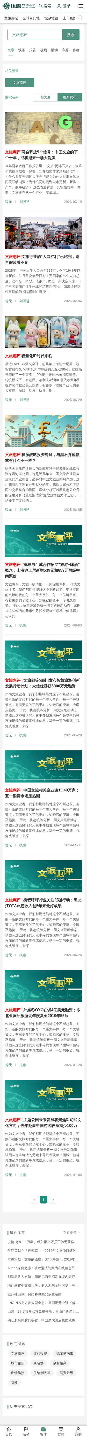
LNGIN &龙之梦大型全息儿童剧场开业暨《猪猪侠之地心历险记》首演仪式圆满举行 (43, 1303)
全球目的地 (31, 18)
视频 (43, 50)
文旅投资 (40, 1353)
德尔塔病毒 (64, 1353)
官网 (61, 1434)
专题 (65, 50)
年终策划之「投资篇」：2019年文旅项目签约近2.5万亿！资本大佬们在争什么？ (43, 1251)
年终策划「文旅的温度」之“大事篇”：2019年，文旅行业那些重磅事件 (43, 1259)
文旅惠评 (19, 83)
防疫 (14, 1382)
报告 (32, 50)
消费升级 (66, 1373)
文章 (10, 50)
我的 (78, 1434)
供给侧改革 (42, 1373)
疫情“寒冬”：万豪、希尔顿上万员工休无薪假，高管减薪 (43, 1242)
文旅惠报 (11, 18)
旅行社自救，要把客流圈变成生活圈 (34, 1294)
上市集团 (69, 18)
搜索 (71, 35)
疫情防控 (17, 1373)
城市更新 (17, 1363)
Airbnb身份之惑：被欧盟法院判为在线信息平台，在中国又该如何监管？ (43, 1268)
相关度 (45, 97)
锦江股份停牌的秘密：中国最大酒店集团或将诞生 (43, 1320)
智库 (43, 1434)
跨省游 (39, 1363)
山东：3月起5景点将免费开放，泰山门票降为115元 (43, 1311)
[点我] (81, 6)
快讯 (21, 50)
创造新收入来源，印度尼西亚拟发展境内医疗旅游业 (43, 1277)
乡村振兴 (59, 1363)
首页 (8, 1434)
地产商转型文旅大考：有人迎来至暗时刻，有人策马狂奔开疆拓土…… (43, 1285)
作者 (76, 50)
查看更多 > (71, 1232)
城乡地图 (51, 18)
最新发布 (69, 97)
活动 (54, 50)
